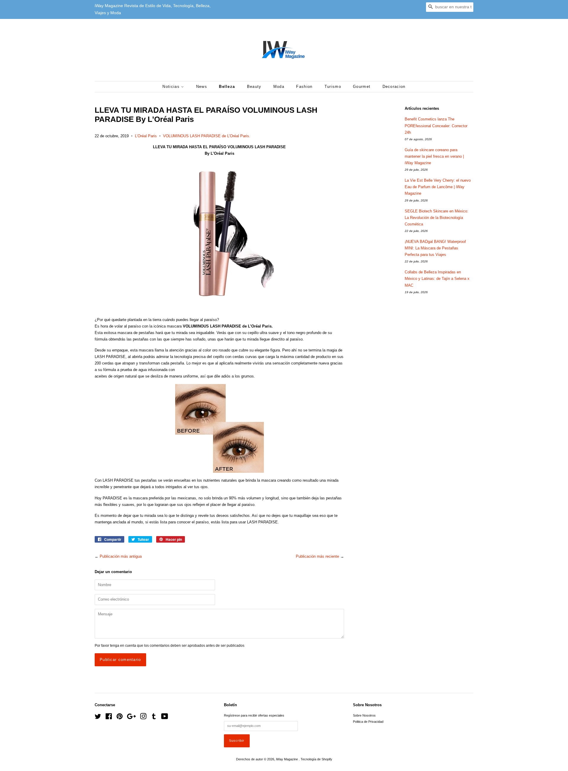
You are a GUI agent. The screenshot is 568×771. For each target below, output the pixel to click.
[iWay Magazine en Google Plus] (131, 718)
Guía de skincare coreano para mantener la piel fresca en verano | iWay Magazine (434, 156)
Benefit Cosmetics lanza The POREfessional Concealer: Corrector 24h (436, 125)
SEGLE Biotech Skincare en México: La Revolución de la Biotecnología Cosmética (436, 217)
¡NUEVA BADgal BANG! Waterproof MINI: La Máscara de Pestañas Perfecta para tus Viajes (435, 248)
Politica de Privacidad (368, 721)
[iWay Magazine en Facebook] (108, 718)
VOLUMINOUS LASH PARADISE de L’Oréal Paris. (206, 136)
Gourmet (361, 86)
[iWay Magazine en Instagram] (143, 718)
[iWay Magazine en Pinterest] (119, 718)
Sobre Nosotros (364, 715)
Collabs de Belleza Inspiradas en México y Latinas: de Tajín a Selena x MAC (437, 278)
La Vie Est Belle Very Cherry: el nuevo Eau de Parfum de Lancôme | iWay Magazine (438, 187)
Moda (278, 86)
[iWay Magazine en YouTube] (164, 718)
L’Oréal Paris (146, 136)
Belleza (227, 86)
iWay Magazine (287, 759)
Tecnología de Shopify (316, 759)
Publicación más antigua (121, 556)
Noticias (171, 86)
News (201, 86)
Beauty (254, 86)
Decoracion (394, 86)
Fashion (304, 86)
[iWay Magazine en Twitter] (98, 718)
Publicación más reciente (317, 556)
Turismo (333, 86)
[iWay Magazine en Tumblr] (154, 718)
